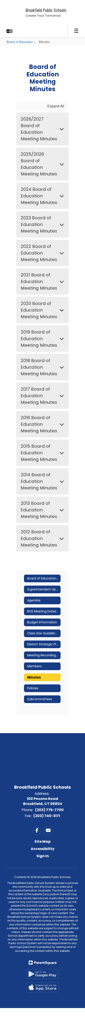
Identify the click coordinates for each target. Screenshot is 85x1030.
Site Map (42, 841)
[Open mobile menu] (76, 31)
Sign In (42, 856)
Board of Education (20, 42)
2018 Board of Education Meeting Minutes (39, 367)
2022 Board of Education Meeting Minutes (39, 253)
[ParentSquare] (42, 962)
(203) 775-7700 (49, 809)
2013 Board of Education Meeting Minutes (39, 510)
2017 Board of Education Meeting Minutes (39, 395)
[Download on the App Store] (42, 987)
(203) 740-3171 (46, 815)
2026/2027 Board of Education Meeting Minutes (39, 129)
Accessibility (42, 848)
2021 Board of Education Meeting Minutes (39, 281)
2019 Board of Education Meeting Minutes (39, 338)
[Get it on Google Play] (42, 974)
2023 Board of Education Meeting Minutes (39, 224)
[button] (9, 31)
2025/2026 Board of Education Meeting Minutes (39, 164)
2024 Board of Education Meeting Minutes (39, 196)
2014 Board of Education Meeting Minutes (39, 481)
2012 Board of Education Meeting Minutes (39, 538)
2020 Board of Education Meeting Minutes (39, 310)
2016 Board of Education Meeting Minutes (39, 424)
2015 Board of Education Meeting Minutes (39, 452)
